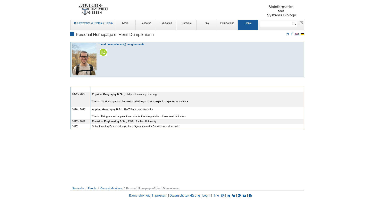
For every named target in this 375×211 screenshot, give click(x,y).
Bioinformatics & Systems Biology (93, 22)
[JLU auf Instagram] (223, 195)
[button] (301, 22)
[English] (297, 33)
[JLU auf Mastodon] (240, 195)
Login (206, 195)
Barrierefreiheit (139, 195)
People (248, 22)
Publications (227, 22)
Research (145, 22)
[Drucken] (288, 33)
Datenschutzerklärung (185, 195)
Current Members (111, 188)
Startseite (78, 188)
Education (166, 22)
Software (187, 22)
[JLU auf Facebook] (250, 195)
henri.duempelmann (112, 44)
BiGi (206, 22)
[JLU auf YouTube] (244, 195)
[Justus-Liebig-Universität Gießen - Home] (94, 9)
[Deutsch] (302, 33)
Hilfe (215, 195)
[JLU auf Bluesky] (234, 195)
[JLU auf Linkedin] (229, 195)
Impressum (159, 195)
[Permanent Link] (292, 34)
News (125, 22)
